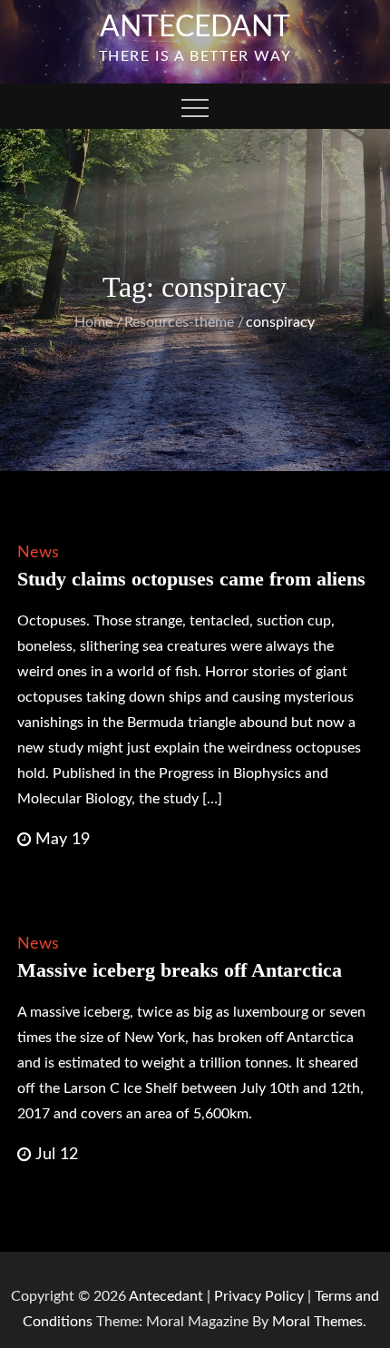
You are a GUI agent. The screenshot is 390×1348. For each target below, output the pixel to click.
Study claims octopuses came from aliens (191, 578)
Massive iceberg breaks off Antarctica (179, 970)
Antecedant (195, 27)
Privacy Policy (259, 1296)
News (38, 553)
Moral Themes (317, 1321)
